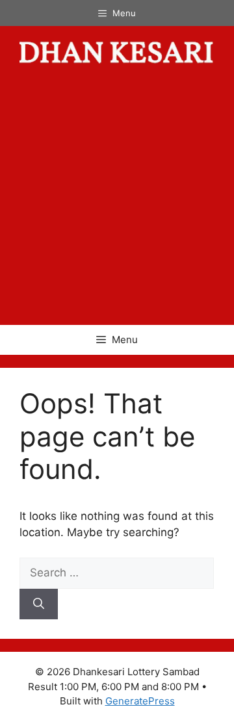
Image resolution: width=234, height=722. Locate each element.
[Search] (39, 604)
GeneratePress (140, 701)
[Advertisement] (117, 201)
